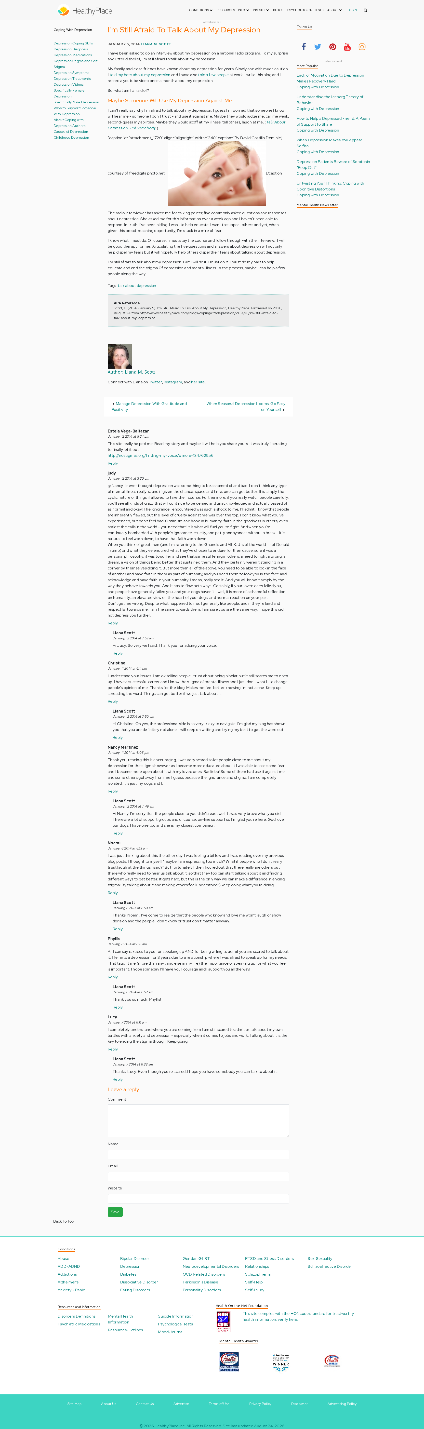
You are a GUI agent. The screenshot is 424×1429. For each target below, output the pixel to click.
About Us (108, 1404)
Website (115, 1188)
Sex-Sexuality (320, 1258)
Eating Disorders (135, 1290)
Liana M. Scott (156, 44)
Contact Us (145, 1404)
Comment (117, 1099)
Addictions (67, 1274)
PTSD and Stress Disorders (269, 1258)
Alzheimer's (68, 1282)
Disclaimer (299, 1404)
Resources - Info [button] (231, 10)
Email (113, 1166)
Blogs (278, 10)
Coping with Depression (318, 87)
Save (115, 1211)
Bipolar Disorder (134, 1258)
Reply (113, 463)
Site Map (74, 1404)
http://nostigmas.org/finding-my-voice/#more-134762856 (160, 455)
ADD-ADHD (69, 1266)
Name (113, 1143)
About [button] (333, 10)
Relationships (257, 1266)
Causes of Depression (71, 131)
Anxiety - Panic (71, 1290)
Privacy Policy (260, 1404)
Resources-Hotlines (125, 1330)
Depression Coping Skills (73, 43)
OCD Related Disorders (204, 1274)
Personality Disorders (202, 1290)
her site (198, 382)
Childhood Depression (71, 137)
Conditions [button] (199, 10)
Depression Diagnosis (71, 49)
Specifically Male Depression (76, 102)
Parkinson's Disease (200, 1282)
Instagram (173, 382)
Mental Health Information (120, 1319)
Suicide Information (176, 1316)
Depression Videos (69, 84)
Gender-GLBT (196, 1258)
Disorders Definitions (76, 1316)
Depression (130, 1266)
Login (352, 10)
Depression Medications (73, 55)
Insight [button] (259, 10)
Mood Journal (170, 1332)
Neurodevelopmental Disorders (211, 1266)
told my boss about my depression (140, 74)
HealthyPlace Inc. (170, 1426)
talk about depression (137, 285)
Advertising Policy (342, 1404)
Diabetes (128, 1274)
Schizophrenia (257, 1274)
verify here (287, 1319)
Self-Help (254, 1282)
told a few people (213, 74)
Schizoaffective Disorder (330, 1266)
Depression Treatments (72, 78)
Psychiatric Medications (79, 1324)
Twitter (155, 382)
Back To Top (63, 1221)
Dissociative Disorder (139, 1282)
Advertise (181, 1404)
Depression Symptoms (71, 72)
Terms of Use (219, 1404)
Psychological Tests (305, 10)
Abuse (63, 1258)
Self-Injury (254, 1290)
